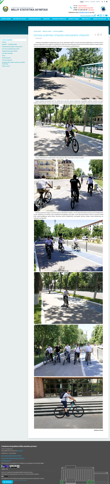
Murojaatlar (86, 18)
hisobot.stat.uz (84, 12)
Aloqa (3, 55)
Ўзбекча (86, 1)
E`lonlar (4, 42)
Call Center (91, 10)
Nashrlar (46, 18)
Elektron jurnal (6, 66)
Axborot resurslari (99, 18)
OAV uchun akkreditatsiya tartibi (10, 49)
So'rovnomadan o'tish (87, 16)
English (98, 1)
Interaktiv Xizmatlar (59, 18)
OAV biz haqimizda (7, 60)
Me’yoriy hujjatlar (19, 18)
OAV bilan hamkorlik (7, 53)
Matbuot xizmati (73, 18)
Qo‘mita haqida (6, 18)
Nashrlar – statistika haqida (9, 44)
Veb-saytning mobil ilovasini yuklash (11, 455)
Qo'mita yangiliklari (7, 40)
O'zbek (82, 1)
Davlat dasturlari (6, 58)
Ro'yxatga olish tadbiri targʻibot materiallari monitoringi (13, 63)
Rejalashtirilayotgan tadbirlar (10, 51)
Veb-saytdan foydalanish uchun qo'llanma (12, 458)
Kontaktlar (20, 450)
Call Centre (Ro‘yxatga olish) (85, 8)
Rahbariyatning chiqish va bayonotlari (12, 46)
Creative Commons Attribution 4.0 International (14, 480)
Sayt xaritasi (12, 453)
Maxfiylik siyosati (6, 460)
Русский (92, 1)
